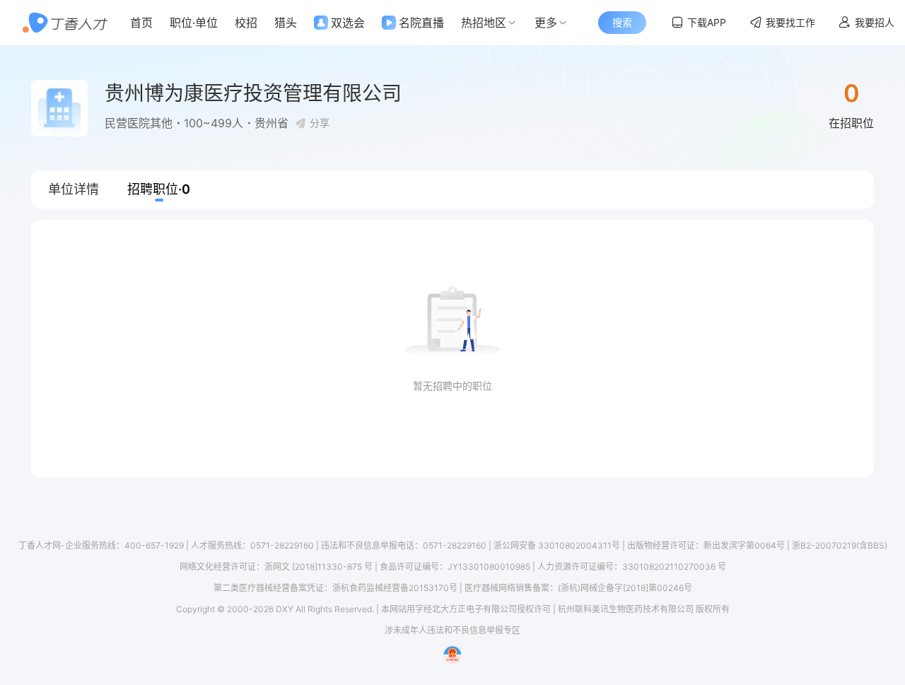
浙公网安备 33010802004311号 (557, 545)
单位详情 (73, 189)
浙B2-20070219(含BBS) (839, 545)
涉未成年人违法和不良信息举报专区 (452, 630)
